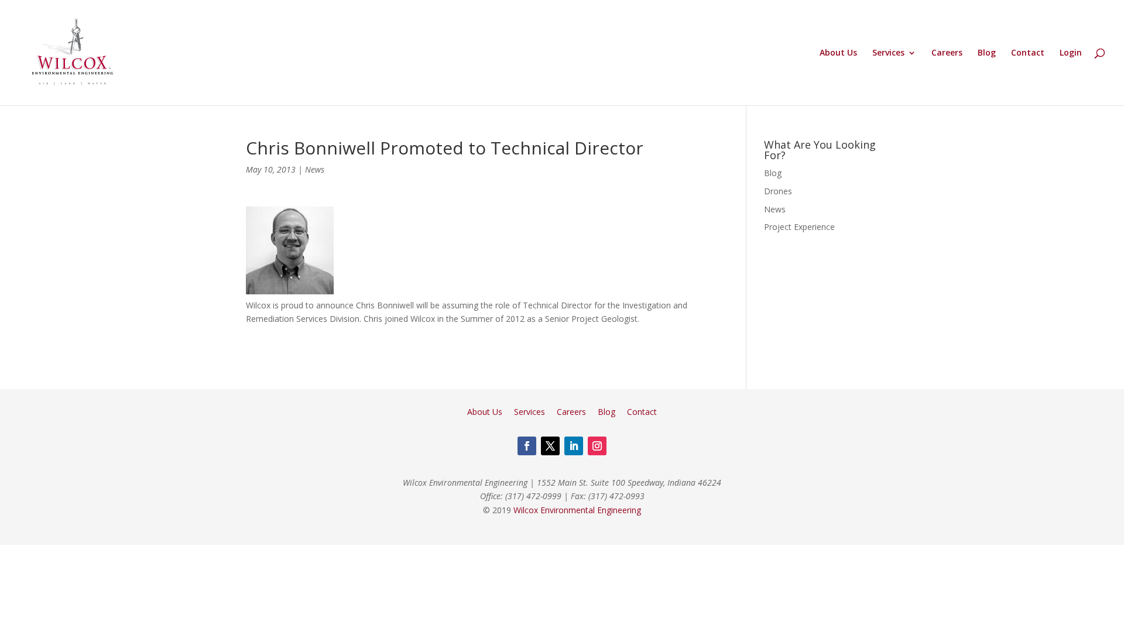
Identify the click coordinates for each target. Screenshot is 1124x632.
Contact (1027, 53)
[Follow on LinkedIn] (573, 446)
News (314, 169)
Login (1071, 53)
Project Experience (799, 226)
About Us (838, 53)
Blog (987, 53)
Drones (778, 191)
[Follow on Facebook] (527, 446)
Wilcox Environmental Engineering (577, 510)
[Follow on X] (550, 446)
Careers (946, 53)
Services (888, 53)
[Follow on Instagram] (597, 446)
